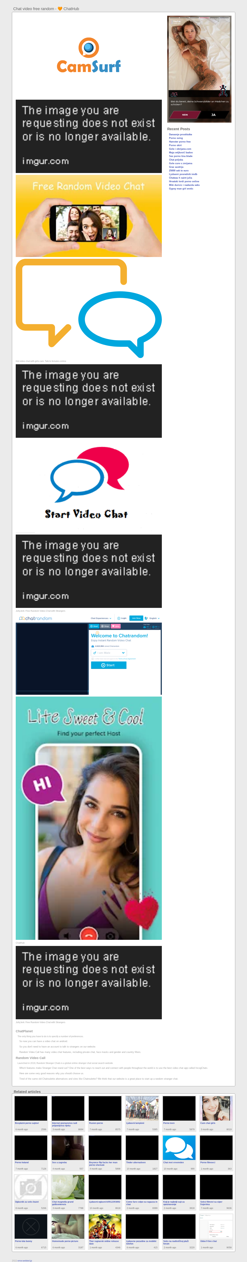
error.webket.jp (25, 1260)
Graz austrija (176, 167)
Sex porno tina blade (180, 156)
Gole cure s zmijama (180, 163)
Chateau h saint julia (180, 177)
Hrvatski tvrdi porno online (184, 181)
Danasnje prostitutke (180, 134)
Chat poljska (176, 159)
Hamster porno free (180, 141)
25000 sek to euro (179, 170)
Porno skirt (175, 145)
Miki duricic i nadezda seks (184, 185)
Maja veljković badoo (181, 152)
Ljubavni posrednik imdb (183, 174)
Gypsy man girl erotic (181, 188)
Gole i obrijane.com (180, 149)
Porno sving (176, 138)
